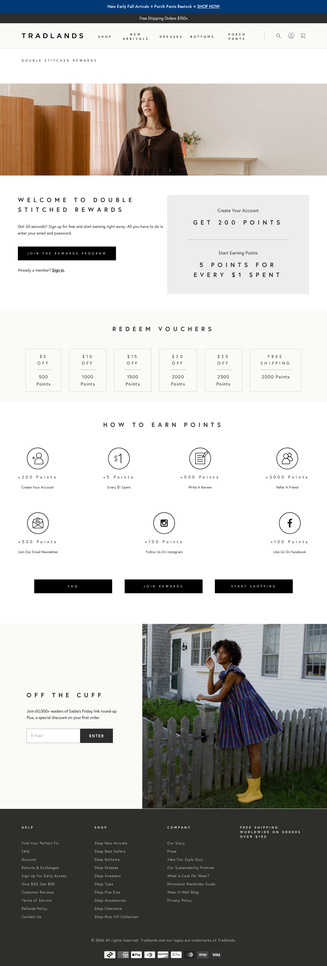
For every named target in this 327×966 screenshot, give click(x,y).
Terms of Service (37, 900)
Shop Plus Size (107, 892)
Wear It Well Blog (183, 892)
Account (29, 859)
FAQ (73, 586)
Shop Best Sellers (110, 851)
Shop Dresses (106, 867)
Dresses (171, 37)
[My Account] (291, 35)
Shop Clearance (108, 908)
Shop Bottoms (107, 859)
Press (172, 851)
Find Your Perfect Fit (40, 843)
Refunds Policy (35, 908)
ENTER (96, 735)
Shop (105, 37)
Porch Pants (237, 36)
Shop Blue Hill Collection (116, 916)
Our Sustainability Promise (190, 867)
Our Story (176, 843)
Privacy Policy (179, 900)
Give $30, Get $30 (38, 884)
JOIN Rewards (164, 586)
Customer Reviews (38, 892)
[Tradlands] (52, 35)
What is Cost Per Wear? (188, 876)
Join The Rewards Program (67, 253)
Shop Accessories (110, 900)
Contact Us (31, 916)
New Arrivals (136, 36)
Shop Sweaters (108, 876)
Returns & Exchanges (40, 867)
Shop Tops (104, 884)
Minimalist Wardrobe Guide (191, 884)
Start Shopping (254, 586)
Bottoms (202, 37)
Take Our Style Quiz (185, 859)
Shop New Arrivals (111, 843)
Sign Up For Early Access (44, 876)
